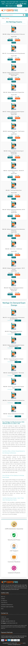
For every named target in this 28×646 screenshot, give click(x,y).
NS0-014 (5, 372)
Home (3, 18)
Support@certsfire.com (12, 623)
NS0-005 (14, 34)
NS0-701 (6, 359)
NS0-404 (5, 386)
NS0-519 (5, 345)
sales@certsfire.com (10, 621)
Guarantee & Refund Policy (7, 604)
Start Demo (17, 40)
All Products (4, 600)
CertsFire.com (20, 643)
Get (18, 320)
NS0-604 (13, 249)
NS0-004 (14, 190)
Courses (3, 598)
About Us (3, 596)
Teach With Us (4, 602)
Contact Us (3, 617)
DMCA (2, 608)
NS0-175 (13, 53)
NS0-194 (13, 92)
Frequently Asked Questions (7, 606)
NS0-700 (5, 400)
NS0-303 (7, 331)
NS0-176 (5, 317)
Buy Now (13, 42)
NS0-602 (5, 413)
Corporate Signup (5, 619)
